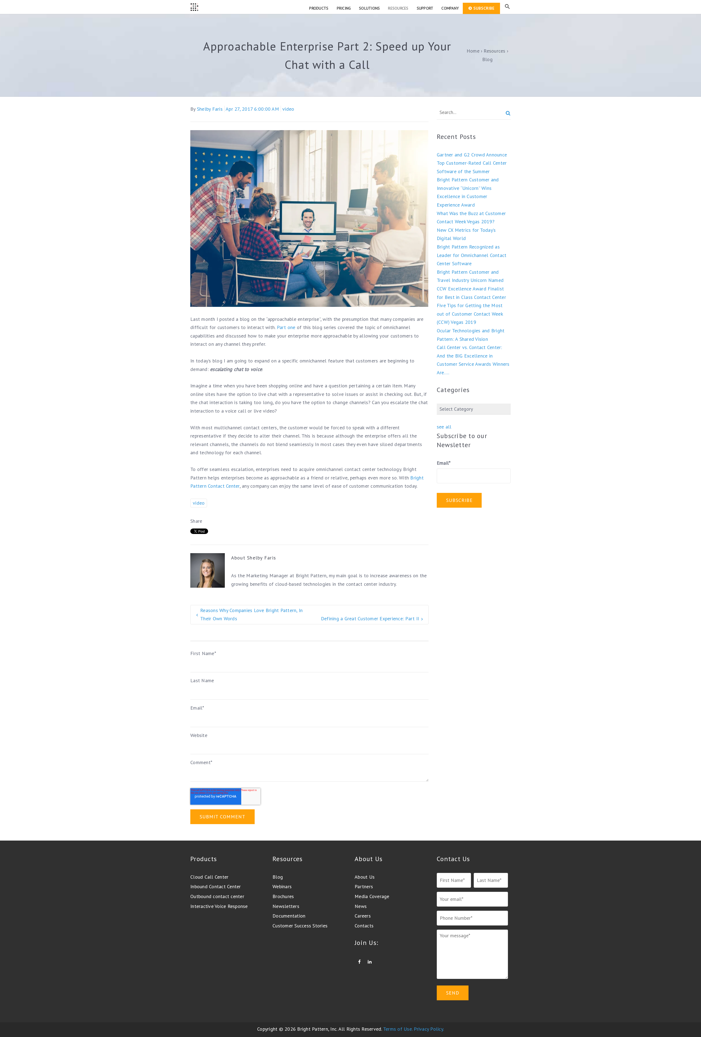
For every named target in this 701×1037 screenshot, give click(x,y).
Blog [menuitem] (277, 877)
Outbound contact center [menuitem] (217, 896)
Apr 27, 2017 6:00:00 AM (252, 109)
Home (473, 51)
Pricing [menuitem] (344, 8)
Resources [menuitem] (398, 8)
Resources (494, 51)
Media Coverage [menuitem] (372, 896)
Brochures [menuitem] (283, 896)
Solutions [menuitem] (369, 8)
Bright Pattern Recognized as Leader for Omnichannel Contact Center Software (472, 255)
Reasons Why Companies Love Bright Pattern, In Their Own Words (251, 614)
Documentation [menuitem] (288, 916)
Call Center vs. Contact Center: (469, 347)
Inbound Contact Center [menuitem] (215, 886)
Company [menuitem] (450, 8)
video (288, 109)
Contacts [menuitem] (364, 925)
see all (444, 427)
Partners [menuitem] (364, 886)
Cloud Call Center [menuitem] (209, 877)
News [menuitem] (361, 906)
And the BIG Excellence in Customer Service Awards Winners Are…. (473, 364)
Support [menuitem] (425, 8)
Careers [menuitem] (363, 916)
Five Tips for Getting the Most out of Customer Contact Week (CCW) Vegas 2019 (470, 313)
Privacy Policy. (429, 1029)
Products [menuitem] (318, 8)
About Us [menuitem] (365, 877)
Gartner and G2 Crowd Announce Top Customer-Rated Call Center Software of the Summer (472, 163)
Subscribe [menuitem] (484, 8)
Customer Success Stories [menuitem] (299, 925)
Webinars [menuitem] (282, 886)
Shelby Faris (210, 109)
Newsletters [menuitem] (285, 906)
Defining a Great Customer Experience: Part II (370, 618)
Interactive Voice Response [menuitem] (219, 906)
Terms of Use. (397, 1029)
